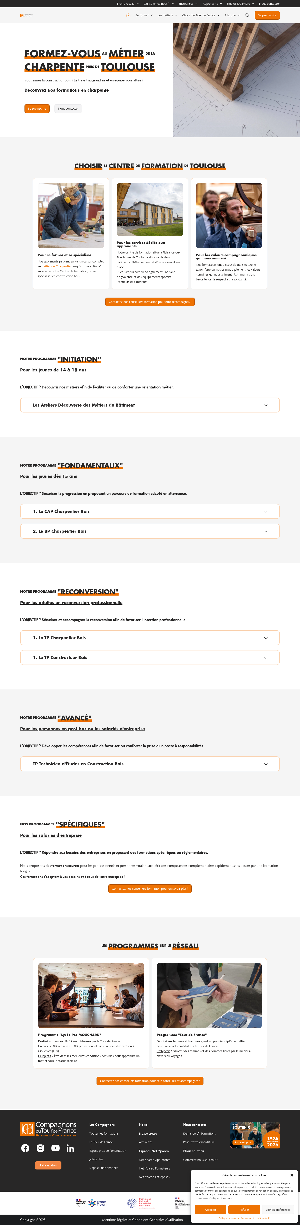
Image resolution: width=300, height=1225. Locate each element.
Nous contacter (269, 4)
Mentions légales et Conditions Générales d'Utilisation (142, 1220)
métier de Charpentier (57, 266)
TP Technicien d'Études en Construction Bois (78, 764)
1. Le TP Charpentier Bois (59, 638)
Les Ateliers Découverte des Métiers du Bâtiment (84, 405)
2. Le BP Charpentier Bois (60, 531)
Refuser (244, 1210)
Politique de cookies (229, 1218)
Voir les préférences (278, 1210)
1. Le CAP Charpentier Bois (61, 511)
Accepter (210, 1210)
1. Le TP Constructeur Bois (60, 657)
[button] (292, 1175)
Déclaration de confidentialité (255, 1218)
